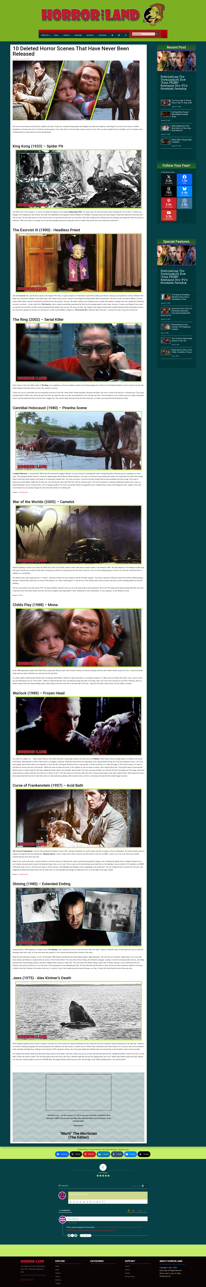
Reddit (20, 595)
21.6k (163, 172)
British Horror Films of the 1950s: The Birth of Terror (182, 351)
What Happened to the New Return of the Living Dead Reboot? (181, 128)
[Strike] (80, 1201)
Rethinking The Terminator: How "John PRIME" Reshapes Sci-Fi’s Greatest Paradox (174, 82)
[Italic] (74, 1201)
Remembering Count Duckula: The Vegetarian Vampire (181, 327)
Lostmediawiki (23, 874)
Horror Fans (170, 172)
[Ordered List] (84, 1201)
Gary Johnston (73, 1219)
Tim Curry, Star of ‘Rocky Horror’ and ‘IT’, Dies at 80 (182, 101)
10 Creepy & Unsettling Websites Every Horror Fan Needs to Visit (180, 297)
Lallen (17, 59)
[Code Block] (94, 1201)
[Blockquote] (90, 1201)
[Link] (97, 1201)
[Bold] (70, 1201)
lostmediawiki (23, 492)
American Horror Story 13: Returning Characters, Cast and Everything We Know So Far (176, 311)
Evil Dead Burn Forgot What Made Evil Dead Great (180, 114)
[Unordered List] (87, 1201)
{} (100, 1202)
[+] (103, 1202)
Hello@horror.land (27, 1280)
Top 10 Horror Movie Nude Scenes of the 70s (182, 339)
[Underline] (77, 1201)
